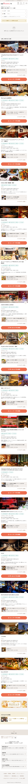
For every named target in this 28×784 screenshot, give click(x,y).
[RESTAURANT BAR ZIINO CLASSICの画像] (14, 587)
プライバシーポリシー (20, 773)
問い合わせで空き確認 (15, 327)
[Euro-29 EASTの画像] (14, 664)
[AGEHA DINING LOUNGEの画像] (14, 297)
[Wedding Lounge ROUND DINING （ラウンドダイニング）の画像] (14, 422)
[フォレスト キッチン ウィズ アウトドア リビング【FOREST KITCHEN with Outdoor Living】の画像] (14, 460)
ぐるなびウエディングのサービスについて (10, 778)
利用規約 (9, 773)
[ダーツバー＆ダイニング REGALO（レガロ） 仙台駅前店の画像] (14, 254)
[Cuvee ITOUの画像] (14, 212)
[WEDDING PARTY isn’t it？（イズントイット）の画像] (14, 503)
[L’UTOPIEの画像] (14, 628)
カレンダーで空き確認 (15, 79)
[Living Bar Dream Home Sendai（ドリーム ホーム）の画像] (14, 47)
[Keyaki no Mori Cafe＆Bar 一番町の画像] (14, 338)
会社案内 (5, 773)
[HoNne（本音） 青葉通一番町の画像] (14, 175)
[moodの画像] (14, 545)
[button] (14, 748)
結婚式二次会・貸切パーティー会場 (7, 737)
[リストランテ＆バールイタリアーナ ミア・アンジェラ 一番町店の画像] (14, 132)
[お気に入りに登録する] (25, 53)
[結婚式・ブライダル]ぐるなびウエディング (8, 736)
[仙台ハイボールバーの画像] (14, 380)
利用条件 (13, 773)
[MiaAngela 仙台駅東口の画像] (14, 90)
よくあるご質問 (22, 778)
